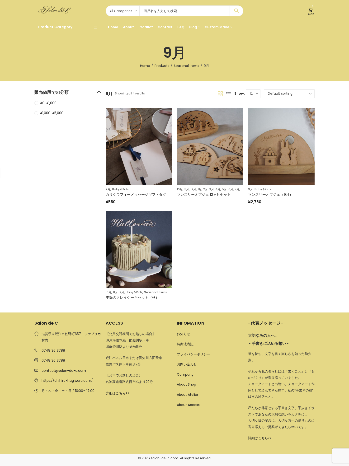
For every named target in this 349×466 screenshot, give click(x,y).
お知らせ (183, 333)
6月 (230, 189)
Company (185, 374)
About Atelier (187, 394)
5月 (224, 189)
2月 (205, 189)
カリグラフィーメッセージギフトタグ (136, 194)
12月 (193, 189)
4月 (218, 189)
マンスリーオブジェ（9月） (270, 194)
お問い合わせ (187, 364)
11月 (186, 189)
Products (162, 65)
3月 (211, 189)
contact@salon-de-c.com (64, 370)
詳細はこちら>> (117, 393)
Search (236, 10)
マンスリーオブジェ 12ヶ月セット (204, 194)
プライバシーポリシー (193, 354)
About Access (188, 404)
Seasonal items (186, 65)
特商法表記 (185, 344)
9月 (108, 189)
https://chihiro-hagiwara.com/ (67, 380)
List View (228, 93)
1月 (200, 189)
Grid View (220, 93)
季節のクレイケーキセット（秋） (132, 297)
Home (145, 65)
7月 (237, 189)
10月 (180, 189)
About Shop (186, 384)
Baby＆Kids (120, 189)
